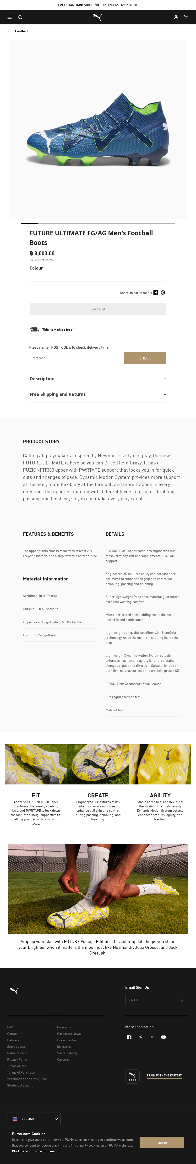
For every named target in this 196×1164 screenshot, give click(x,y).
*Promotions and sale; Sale (27, 1079)
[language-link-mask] (33, 1119)
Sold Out (98, 309)
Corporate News (69, 1034)
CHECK (145, 358)
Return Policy (17, 1053)
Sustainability (67, 1053)
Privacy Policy (17, 1059)
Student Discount (20, 1085)
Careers (63, 1059)
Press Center (66, 1040)
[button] (10, 17)
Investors (64, 1046)
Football (21, 31)
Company (64, 1027)
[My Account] (176, 17)
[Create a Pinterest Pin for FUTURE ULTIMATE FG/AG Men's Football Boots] (162, 292)
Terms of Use (16, 1066)
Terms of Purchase (21, 1072)
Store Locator (17, 1046)
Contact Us (15, 1034)
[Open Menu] (10, 17)
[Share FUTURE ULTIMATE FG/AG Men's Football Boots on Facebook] (155, 292)
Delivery (13, 1040)
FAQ (10, 1027)
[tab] (29, 223)
